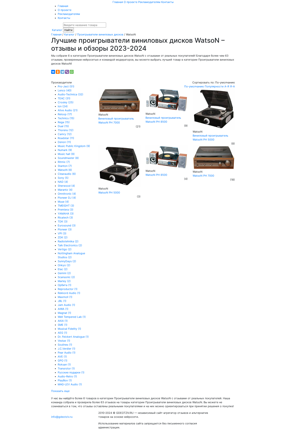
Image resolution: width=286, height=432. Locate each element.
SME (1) (62, 324)
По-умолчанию (194, 86)
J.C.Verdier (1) (66, 348)
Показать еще (60, 391)
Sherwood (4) (66, 185)
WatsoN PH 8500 (156, 174)
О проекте (130, 2)
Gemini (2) (64, 273)
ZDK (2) (63, 237)
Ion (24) (63, 106)
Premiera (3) (65, 209)
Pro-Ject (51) (66, 86)
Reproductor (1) (67, 289)
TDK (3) (63, 221)
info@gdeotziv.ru (61, 416)
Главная (118, 2)
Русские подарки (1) (71, 372)
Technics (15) (66, 118)
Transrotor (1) (66, 368)
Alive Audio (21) (68, 110)
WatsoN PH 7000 (203, 175)
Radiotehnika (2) (68, 241)
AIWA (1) (63, 309)
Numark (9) (65, 150)
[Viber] (67, 72)
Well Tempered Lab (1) (72, 316)
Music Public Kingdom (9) (74, 146)
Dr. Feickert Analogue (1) (73, 336)
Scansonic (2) (66, 277)
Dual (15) (63, 126)
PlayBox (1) (65, 380)
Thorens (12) (65, 130)
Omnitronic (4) (67, 193)
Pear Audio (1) (66, 352)
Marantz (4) (65, 189)
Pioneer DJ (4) (67, 197)
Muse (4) (63, 201)
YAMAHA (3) (66, 213)
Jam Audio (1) (66, 305)
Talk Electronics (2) (70, 245)
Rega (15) (64, 122)
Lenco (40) (65, 90)
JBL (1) (62, 301)
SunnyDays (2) (67, 261)
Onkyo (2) (64, 265)
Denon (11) (64, 142)
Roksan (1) (64, 364)
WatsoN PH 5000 (109, 192)
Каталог (57, 30)
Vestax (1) (64, 340)
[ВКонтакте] (53, 72)
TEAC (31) (64, 98)
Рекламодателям (149, 2)
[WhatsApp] (72, 72)
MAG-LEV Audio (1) (70, 384)
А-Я (226, 86)
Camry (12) (65, 134)
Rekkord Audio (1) (69, 293)
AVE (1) (62, 356)
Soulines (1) (65, 344)
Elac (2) (63, 269)
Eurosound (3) (67, 225)
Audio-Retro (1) (67, 376)
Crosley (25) (65, 102)
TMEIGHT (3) (66, 205)
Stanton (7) (65, 166)
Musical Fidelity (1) (69, 328)
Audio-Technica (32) (70, 94)
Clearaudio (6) (67, 173)
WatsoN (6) (65, 169)
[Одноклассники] (58, 72)
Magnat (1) (64, 312)
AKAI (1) (63, 320)
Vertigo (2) (65, 249)
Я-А (232, 86)
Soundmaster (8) (68, 158)
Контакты (167, 2)
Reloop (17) (65, 114)
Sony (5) (63, 177)
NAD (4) (63, 181)
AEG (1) (62, 332)
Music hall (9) (66, 154)
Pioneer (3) (65, 229)
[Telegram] (62, 72)
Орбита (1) (64, 285)
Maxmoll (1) (65, 297)
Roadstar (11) (66, 138)
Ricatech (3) (65, 217)
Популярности (214, 86)
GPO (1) (62, 360)
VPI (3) (62, 233)
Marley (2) (64, 281)
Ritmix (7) (64, 162)
